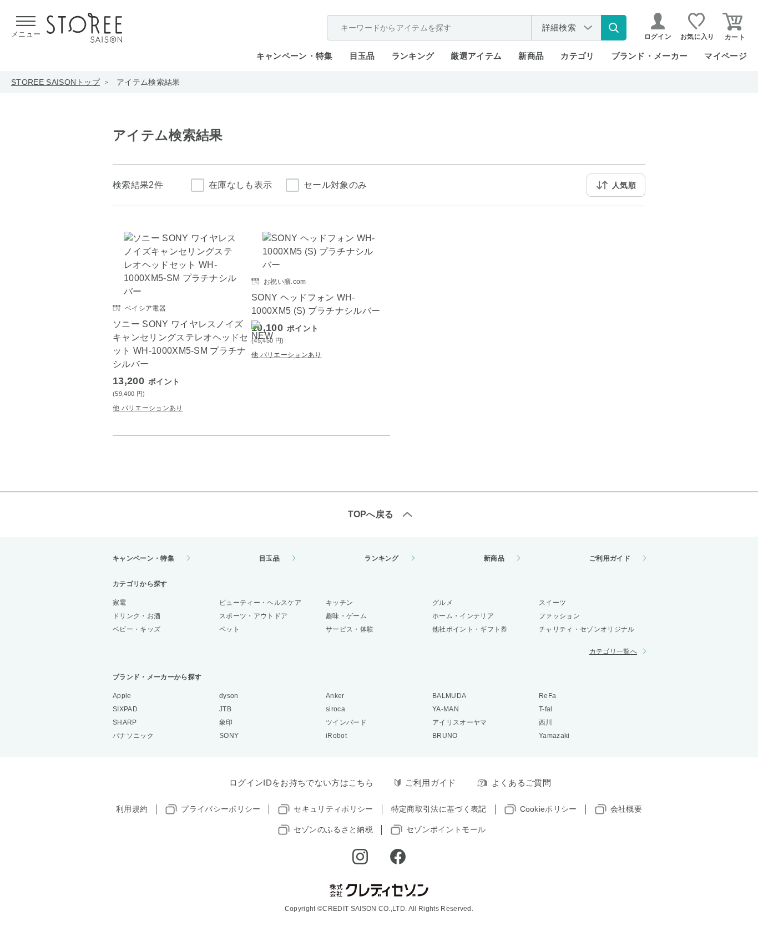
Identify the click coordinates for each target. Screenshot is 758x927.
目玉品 (362, 55)
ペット (229, 629)
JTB (225, 709)
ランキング (413, 55)
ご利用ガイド (609, 558)
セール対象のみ (335, 185)
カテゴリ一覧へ (613, 651)
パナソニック (133, 736)
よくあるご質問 (521, 782)
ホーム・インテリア (463, 616)
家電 (120, 603)
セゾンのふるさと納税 (333, 829)
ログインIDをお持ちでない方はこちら (301, 782)
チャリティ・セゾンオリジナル (586, 629)
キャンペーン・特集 (294, 55)
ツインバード (346, 722)
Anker (335, 696)
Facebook (398, 856)
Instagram (360, 856)
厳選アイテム (476, 55)
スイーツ (552, 603)
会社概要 (626, 808)
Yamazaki (554, 736)
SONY (229, 736)
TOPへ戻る (371, 514)
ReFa (547, 696)
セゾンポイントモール (446, 829)
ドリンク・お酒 (136, 616)
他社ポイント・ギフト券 (470, 629)
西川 (546, 722)
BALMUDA (449, 696)
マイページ (725, 55)
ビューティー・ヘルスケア (260, 603)
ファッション (559, 616)
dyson (229, 696)
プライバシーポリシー (220, 808)
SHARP (125, 722)
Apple (122, 696)
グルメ (442, 603)
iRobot (336, 736)
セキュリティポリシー (333, 808)
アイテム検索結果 (148, 82)
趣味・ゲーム (346, 616)
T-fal (546, 709)
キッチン (339, 603)
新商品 (531, 55)
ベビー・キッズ (136, 629)
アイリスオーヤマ (459, 722)
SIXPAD (125, 709)
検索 (613, 27)
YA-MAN (445, 709)
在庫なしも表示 (240, 185)
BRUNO (445, 736)
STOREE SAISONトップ (55, 82)
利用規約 (132, 808)
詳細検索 (559, 27)
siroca (335, 709)
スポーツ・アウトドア (253, 616)
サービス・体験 (349, 629)
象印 (226, 722)
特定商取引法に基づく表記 (439, 808)
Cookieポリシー (548, 808)
